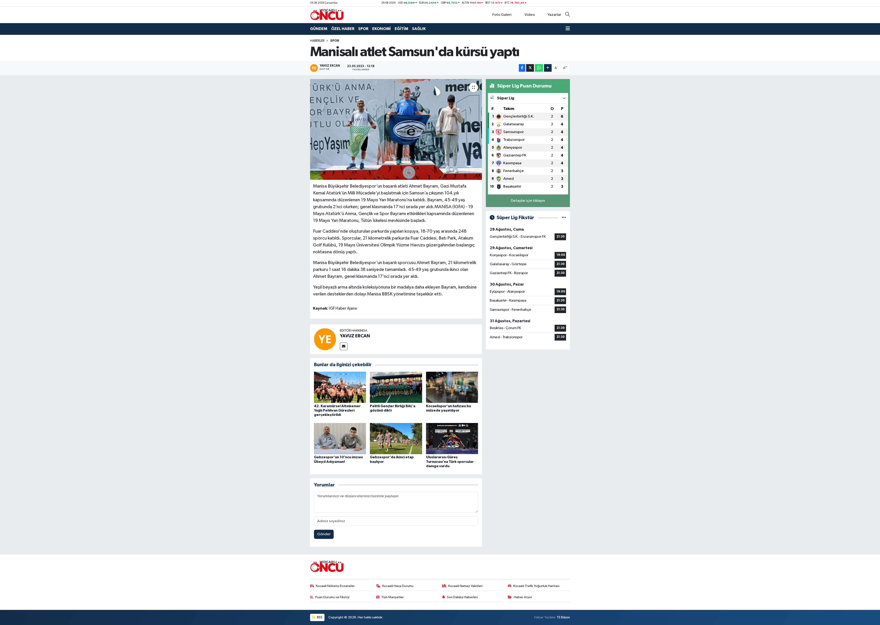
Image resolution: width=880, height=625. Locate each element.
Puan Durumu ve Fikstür (332, 597)
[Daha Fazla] (548, 68)
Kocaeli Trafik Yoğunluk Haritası (536, 586)
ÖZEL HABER (342, 29)
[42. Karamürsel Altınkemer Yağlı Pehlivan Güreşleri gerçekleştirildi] (340, 387)
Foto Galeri (502, 15)
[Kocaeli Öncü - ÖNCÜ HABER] (327, 14)
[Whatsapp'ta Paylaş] (539, 68)
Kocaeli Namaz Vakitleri (465, 586)
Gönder (324, 534)
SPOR (363, 29)
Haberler (317, 40)
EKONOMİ (381, 29)
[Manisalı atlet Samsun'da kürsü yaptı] (396, 129)
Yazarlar (554, 15)
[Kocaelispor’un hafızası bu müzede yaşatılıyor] (452, 387)
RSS (319, 617)
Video (530, 15)
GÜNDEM (318, 29)
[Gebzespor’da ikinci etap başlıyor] (396, 438)
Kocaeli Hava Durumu (397, 586)
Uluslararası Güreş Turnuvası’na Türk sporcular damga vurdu (450, 461)
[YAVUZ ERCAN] (325, 339)
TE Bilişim (563, 617)
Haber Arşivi (523, 597)
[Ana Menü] (568, 29)
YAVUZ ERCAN (355, 336)
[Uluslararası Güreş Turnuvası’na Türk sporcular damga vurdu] (452, 438)
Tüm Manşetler (392, 597)
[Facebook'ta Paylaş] (522, 68)
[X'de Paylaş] (530, 68)
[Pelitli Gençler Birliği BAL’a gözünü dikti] (396, 387)
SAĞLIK (419, 29)
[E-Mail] (343, 346)
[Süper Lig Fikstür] (564, 218)
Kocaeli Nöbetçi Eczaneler (335, 586)
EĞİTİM (401, 29)
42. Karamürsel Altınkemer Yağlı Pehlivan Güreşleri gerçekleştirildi (337, 410)
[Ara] (567, 15)
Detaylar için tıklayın (528, 201)
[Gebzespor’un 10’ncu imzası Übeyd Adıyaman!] (340, 438)
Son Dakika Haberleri (462, 597)
